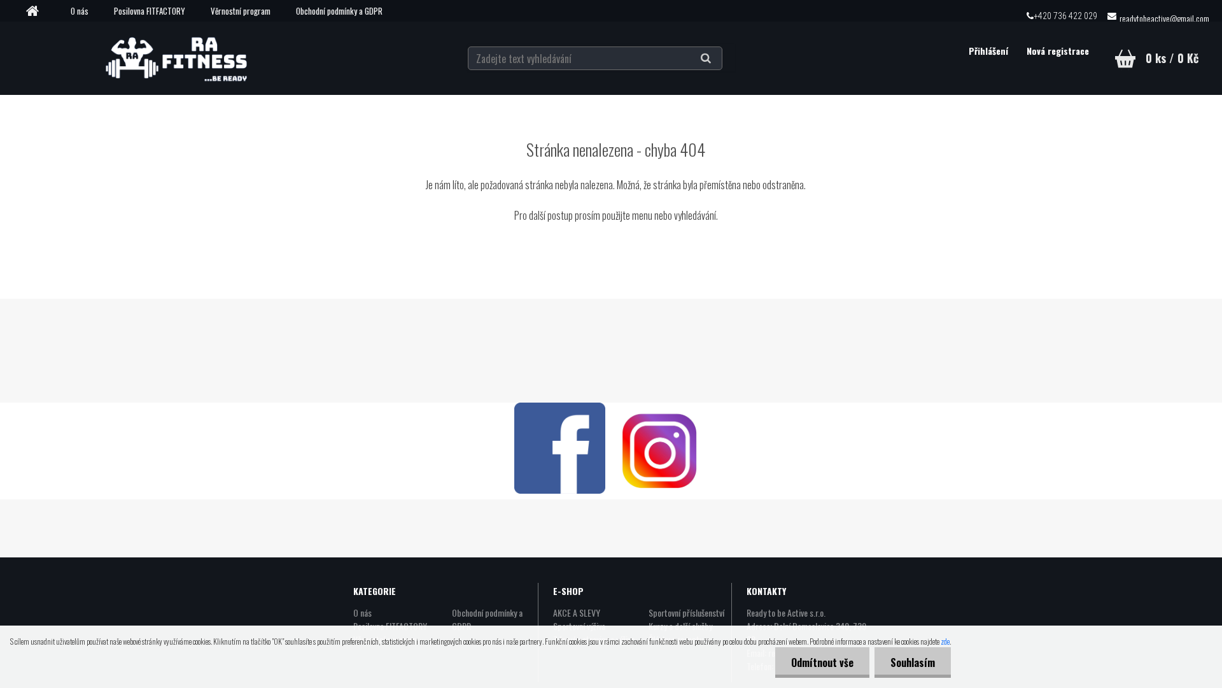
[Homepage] (37, 11)
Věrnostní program (240, 10)
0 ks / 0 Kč (1172, 58)
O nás (79, 10)
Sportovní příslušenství (686, 612)
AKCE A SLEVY (576, 612)
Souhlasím (912, 662)
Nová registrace (1058, 50)
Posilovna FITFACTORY (149, 10)
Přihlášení (990, 50)
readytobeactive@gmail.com (1164, 18)
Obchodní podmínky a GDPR (339, 10)
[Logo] (179, 58)
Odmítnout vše (822, 662)
